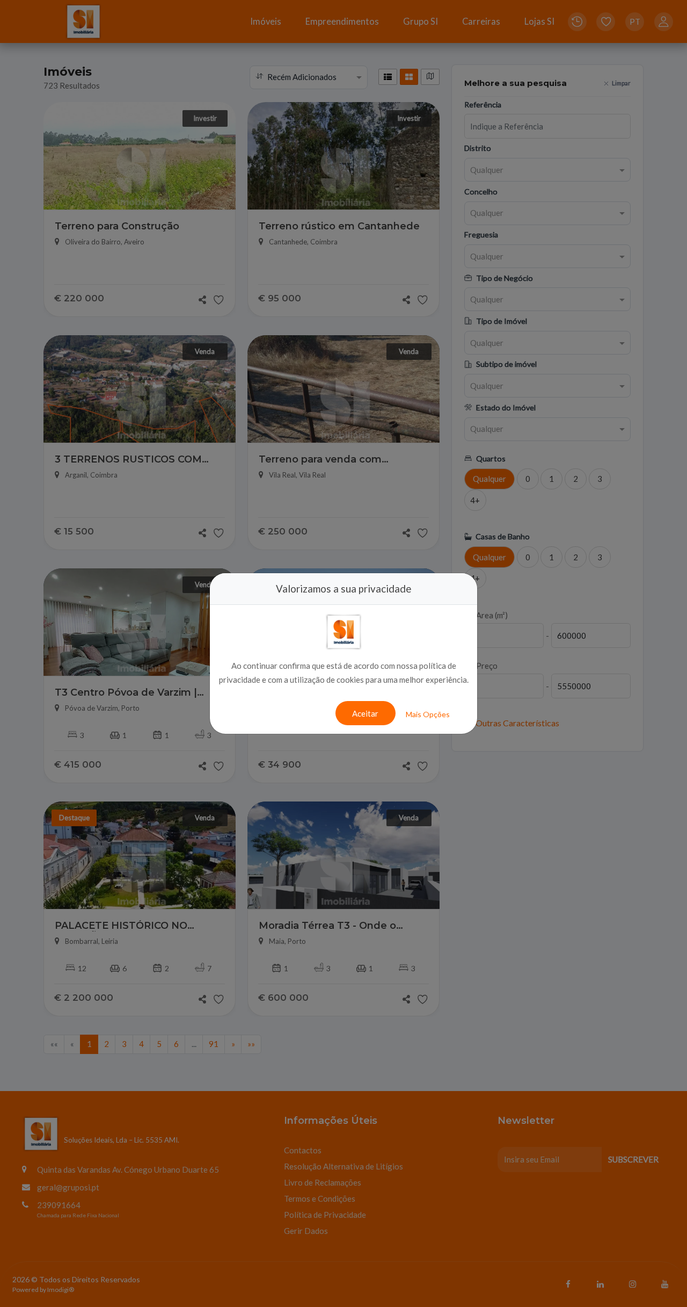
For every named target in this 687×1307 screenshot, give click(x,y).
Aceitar (365, 713)
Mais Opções (428, 714)
